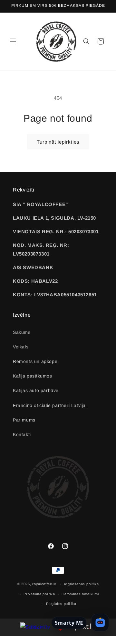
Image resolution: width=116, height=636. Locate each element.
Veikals (20, 346)
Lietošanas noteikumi (80, 594)
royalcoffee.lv (44, 584)
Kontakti (22, 434)
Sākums (22, 332)
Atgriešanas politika (81, 584)
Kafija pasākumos (32, 375)
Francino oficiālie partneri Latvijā (49, 405)
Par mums (24, 419)
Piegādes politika (61, 604)
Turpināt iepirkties (58, 142)
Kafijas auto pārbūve (36, 390)
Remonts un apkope (35, 361)
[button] (13, 41)
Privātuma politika (39, 594)
